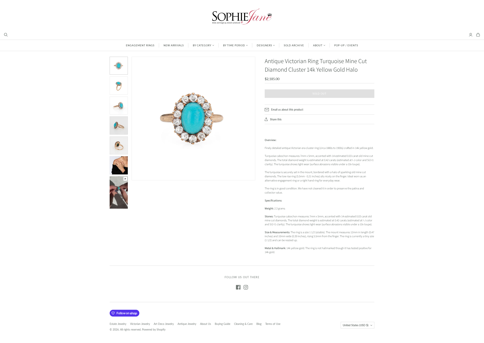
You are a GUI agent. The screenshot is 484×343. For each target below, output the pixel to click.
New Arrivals (174, 45)
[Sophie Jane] (242, 16)
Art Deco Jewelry (164, 323)
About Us (205, 323)
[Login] (471, 35)
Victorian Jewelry (140, 323)
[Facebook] (238, 287)
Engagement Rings (140, 45)
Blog (258, 323)
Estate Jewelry (118, 323)
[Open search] (6, 35)
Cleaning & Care (243, 323)
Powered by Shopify (153, 329)
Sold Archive (294, 45)
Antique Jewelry (187, 323)
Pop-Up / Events (346, 45)
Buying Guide (222, 323)
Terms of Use (272, 323)
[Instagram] (246, 287)
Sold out (319, 93)
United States (355, 325)
